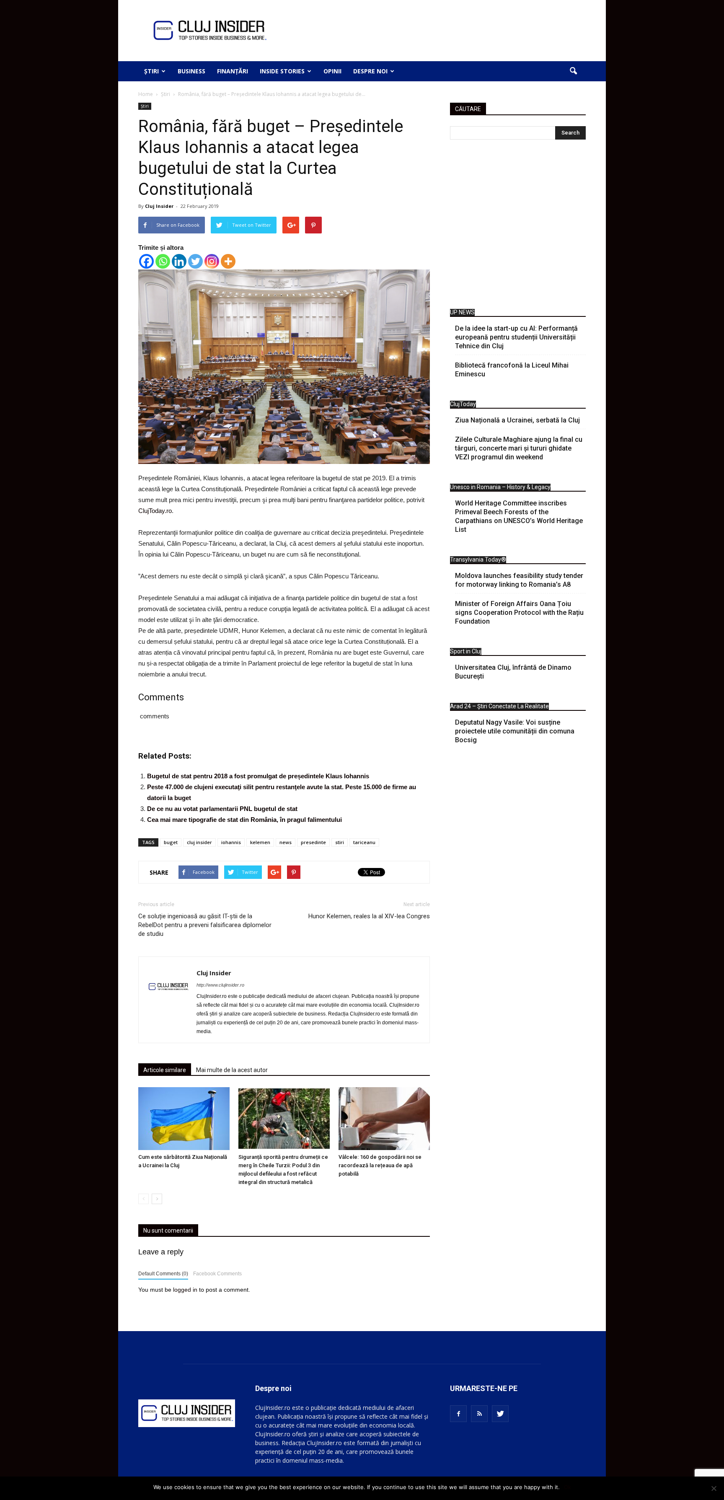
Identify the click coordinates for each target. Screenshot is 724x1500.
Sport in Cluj (465, 651)
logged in (185, 1289)
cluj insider (199, 842)
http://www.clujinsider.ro (220, 984)
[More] (228, 261)
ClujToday (463, 404)
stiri (339, 842)
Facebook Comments (217, 1274)
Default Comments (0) (163, 1274)
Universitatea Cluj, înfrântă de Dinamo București (513, 671)
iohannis (231, 842)
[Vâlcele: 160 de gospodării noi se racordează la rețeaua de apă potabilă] (384, 1118)
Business (191, 71)
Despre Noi (370, 71)
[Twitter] (195, 261)
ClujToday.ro (155, 510)
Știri (151, 71)
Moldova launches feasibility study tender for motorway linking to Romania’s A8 (519, 580)
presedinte (313, 842)
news (285, 842)
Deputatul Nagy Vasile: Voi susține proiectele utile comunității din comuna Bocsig (514, 731)
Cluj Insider (159, 206)
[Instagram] (211, 261)
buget (171, 842)
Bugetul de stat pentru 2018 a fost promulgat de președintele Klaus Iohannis (258, 776)
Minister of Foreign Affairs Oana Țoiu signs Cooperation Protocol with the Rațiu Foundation (519, 612)
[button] (573, 71)
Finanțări (232, 71)
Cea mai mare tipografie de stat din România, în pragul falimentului (244, 819)
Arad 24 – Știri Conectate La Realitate (499, 706)
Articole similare (164, 1070)
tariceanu (364, 842)
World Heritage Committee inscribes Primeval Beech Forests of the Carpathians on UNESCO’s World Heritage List (519, 516)
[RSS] (479, 1413)
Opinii (332, 71)
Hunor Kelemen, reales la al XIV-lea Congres (369, 916)
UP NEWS (462, 312)
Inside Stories (282, 71)
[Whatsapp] (162, 261)
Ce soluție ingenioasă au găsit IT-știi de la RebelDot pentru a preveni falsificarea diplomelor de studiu (205, 925)
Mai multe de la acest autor (232, 1070)
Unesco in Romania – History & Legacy (500, 487)
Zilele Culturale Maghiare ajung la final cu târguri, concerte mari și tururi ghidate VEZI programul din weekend (518, 448)
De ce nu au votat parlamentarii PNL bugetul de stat (222, 808)
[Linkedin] (179, 261)
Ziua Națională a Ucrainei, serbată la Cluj (517, 420)
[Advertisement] (518, 226)
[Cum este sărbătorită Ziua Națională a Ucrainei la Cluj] (184, 1118)
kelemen (260, 842)
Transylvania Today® (478, 559)
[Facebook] (146, 261)
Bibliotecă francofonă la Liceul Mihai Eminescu (512, 369)
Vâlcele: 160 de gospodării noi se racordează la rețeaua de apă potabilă (380, 1165)
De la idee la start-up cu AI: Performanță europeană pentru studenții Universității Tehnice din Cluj (516, 337)
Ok (567, 1487)
